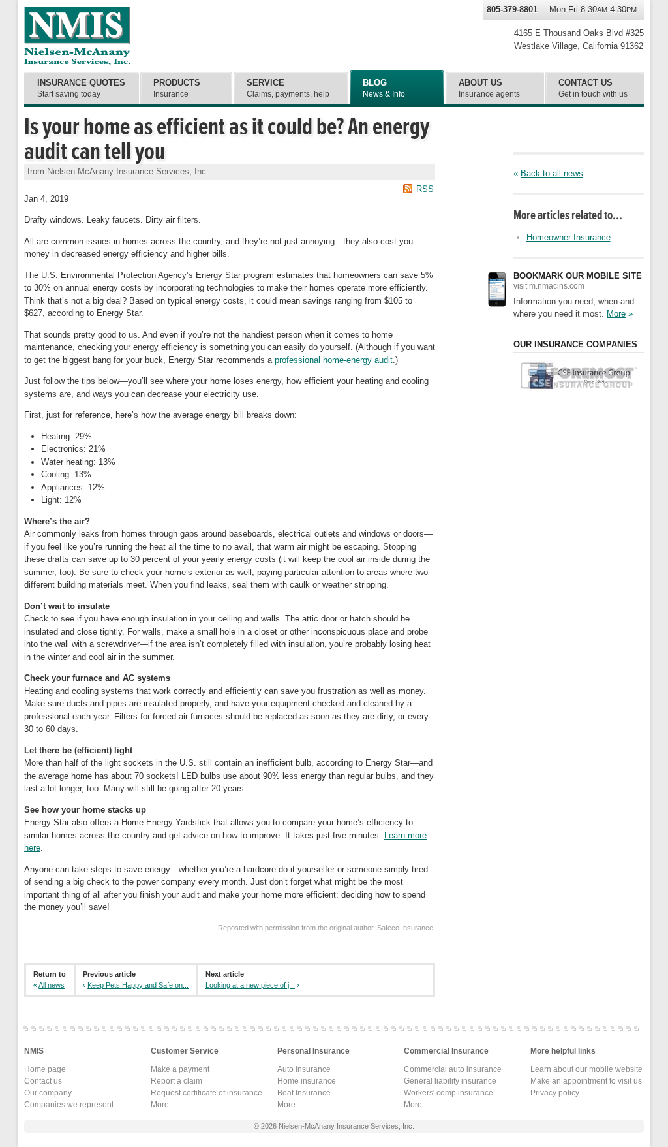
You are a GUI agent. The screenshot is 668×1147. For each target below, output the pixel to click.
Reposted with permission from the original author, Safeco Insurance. (326, 928)
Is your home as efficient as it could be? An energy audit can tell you (226, 139)
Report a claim (176, 1081)
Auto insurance (304, 1069)
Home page (45, 1069)
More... (163, 1104)
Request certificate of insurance (206, 1092)
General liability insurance (450, 1081)
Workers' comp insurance (448, 1092)
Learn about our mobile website (586, 1069)
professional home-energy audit (334, 360)
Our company (48, 1092)
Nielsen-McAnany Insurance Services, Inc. (77, 36)
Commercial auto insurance (453, 1069)
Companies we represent (69, 1104)
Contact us (43, 1081)
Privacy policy (554, 1092)
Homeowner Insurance (568, 237)
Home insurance (306, 1081)
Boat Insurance (304, 1092)
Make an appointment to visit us (586, 1081)
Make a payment (180, 1069)
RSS (425, 189)
